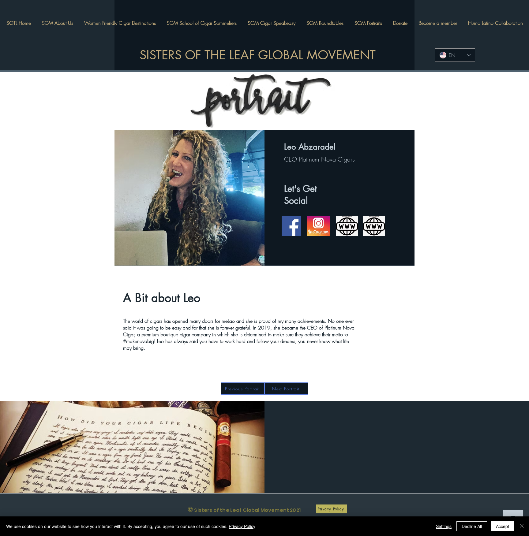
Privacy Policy (242, 526)
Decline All (472, 526)
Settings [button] (444, 526)
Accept (502, 526)
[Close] (521, 526)
